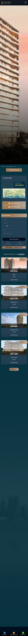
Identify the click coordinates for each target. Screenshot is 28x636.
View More (14, 369)
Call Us (5, 634)
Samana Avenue (14, 329)
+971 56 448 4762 (8, 244)
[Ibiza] (6, 2)
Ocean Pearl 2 (14, 302)
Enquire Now (14, 634)
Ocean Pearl (14, 357)
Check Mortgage (15, 206)
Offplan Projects (10, 166)
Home (3, 166)
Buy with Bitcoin (15, 203)
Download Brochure (15, 170)
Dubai (14, 276)
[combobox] (5, 226)
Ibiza (15, 166)
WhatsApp (23, 634)
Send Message (14, 239)
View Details (14, 279)
